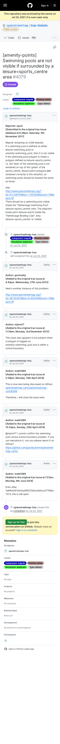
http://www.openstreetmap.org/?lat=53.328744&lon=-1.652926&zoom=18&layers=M (30, 194)
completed (19, 510)
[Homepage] (30, 5)
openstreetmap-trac (21, 115)
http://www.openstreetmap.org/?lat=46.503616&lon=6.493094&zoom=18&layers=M (30, 298)
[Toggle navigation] (5, 5)
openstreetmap (17, 25)
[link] (23, 234)
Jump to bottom (11, 108)
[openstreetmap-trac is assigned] (17, 94)
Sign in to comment (26, 530)
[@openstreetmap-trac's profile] (6, 116)
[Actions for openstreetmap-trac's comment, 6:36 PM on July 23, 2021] (54, 264)
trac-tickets (39, 25)
